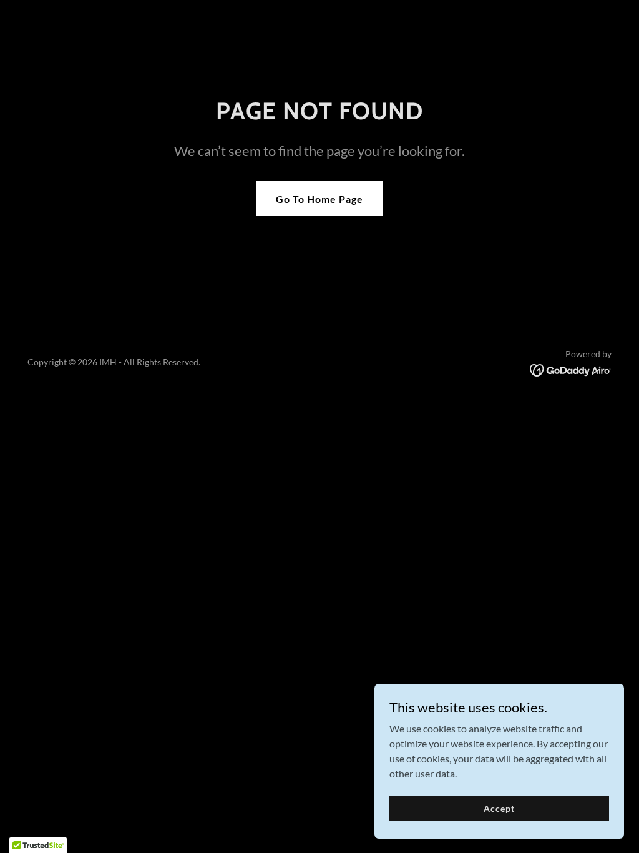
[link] (571, 369)
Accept (499, 808)
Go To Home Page (319, 199)
